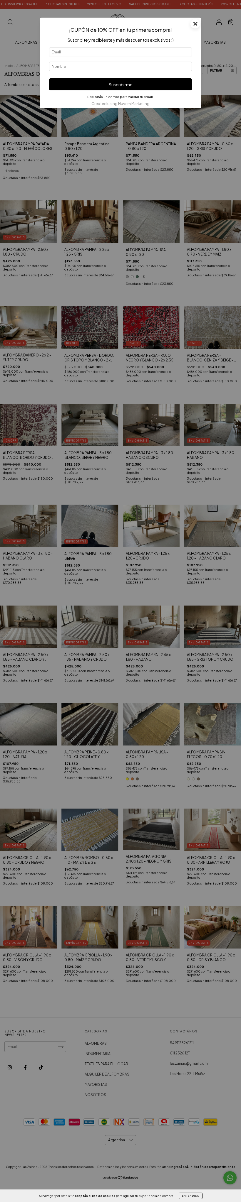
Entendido (190, 1195)
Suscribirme (121, 84)
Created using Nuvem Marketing (120, 103)
